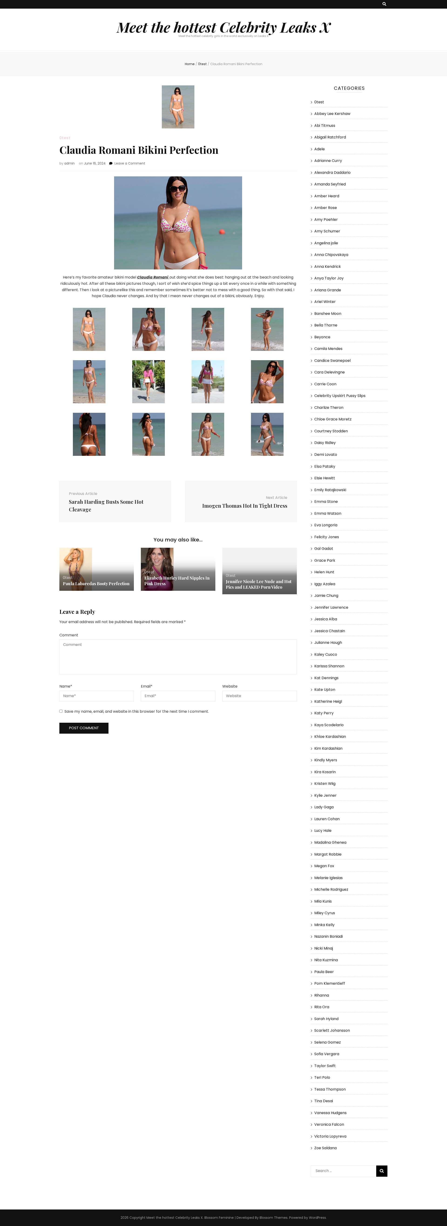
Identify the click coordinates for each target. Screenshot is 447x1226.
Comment (68, 635)
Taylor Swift (325, 1065)
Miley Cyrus (324, 913)
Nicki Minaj (323, 948)
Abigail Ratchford (330, 137)
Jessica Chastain (329, 631)
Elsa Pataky (324, 466)
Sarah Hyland (326, 1018)
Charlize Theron (328, 407)
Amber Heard (326, 196)
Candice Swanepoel (332, 360)
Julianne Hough (328, 642)
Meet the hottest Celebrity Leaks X (223, 26)
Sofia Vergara (326, 1054)
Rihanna (321, 995)
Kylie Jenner (325, 795)
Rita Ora (321, 1007)
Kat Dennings (326, 678)
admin (69, 163)
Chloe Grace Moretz (333, 419)
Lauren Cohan (327, 819)
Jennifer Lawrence (331, 607)
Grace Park (324, 560)
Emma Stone (326, 501)
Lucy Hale (323, 830)
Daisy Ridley (325, 442)
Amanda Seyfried (330, 184)
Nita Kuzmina (326, 960)
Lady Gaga (324, 807)
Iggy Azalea (324, 584)
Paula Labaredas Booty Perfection (96, 583)
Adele (319, 149)
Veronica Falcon (329, 1124)
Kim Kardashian (328, 748)
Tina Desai (323, 1101)
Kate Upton (324, 689)
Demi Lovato (325, 454)
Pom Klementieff (329, 983)
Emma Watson (327, 513)
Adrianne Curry (328, 160)
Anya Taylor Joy (329, 278)
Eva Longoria (325, 525)
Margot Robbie (328, 854)
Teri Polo (322, 1077)
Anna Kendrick (327, 266)
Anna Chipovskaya (331, 254)
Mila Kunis (323, 901)
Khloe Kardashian (330, 736)
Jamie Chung (326, 595)
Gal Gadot (323, 548)
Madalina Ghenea (330, 842)
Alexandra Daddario (332, 172)
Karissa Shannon (329, 666)
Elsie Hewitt (324, 478)
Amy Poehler (326, 219)
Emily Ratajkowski (330, 490)
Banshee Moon (327, 313)
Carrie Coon (325, 384)
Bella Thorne (325, 325)
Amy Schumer (327, 231)
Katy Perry (324, 713)
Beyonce (322, 337)
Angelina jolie (326, 243)
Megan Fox (324, 866)
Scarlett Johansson (332, 1030)
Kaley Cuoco (325, 654)
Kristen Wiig (324, 783)
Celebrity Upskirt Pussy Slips (340, 395)
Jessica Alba (325, 619)
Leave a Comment (130, 163)
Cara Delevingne (329, 372)
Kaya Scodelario (329, 725)
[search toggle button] (384, 4)
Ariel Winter (325, 301)
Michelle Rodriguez (331, 889)
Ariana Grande (327, 290)
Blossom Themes (274, 1217)
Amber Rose (325, 207)
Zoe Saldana (325, 1148)
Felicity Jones (326, 537)
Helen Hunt (324, 572)
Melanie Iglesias (328, 877)
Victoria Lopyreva (330, 1136)
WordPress (317, 1217)
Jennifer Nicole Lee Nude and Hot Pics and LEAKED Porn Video (258, 584)
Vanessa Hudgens (330, 1112)
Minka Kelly (324, 924)
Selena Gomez (327, 1042)
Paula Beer (324, 971)
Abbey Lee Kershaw (332, 113)
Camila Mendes (328, 348)
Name (65, 686)
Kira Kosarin (325, 772)
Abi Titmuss (324, 125)
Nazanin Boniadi (328, 936)
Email (146, 686)
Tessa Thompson (330, 1089)
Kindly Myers (325, 760)
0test (65, 138)
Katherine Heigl (328, 701)
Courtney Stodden (331, 431)
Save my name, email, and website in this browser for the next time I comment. (136, 711)
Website (229, 686)
